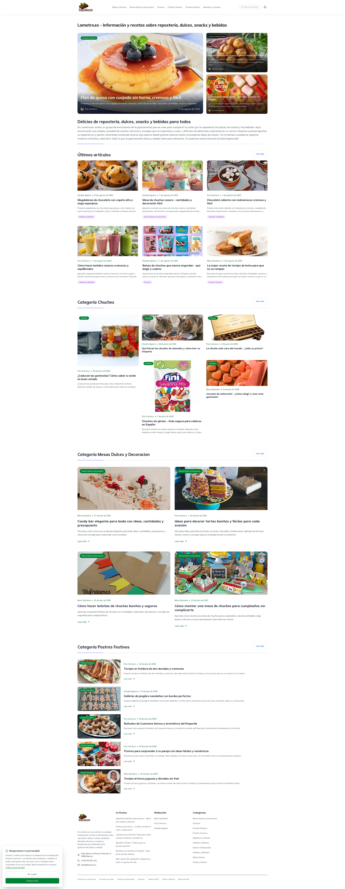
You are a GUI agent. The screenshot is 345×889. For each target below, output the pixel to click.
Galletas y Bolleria (86, 217)
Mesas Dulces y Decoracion (142, 7)
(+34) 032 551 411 (89, 860)
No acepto (32, 874)
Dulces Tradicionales (217, 36)
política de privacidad (15, 867)
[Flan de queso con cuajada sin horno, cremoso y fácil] (140, 73)
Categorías (199, 812)
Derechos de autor (106, 879)
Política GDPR (153, 879)
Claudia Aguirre (84, 195)
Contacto (141, 879)
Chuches (161, 7)
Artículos (121, 812)
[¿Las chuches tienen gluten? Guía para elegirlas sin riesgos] (237, 94)
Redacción (160, 812)
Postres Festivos (193, 7)
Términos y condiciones (86, 879)
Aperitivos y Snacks (211, 7)
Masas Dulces (199, 857)
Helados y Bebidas (216, 217)
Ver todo (260, 154)
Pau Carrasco (213, 195)
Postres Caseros (175, 7)
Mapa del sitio (183, 879)
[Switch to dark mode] (265, 7)
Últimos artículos (119, 7)
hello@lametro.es (88, 865)
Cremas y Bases (200, 862)
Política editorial (168, 879)
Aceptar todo (32, 881)
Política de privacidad (125, 879)
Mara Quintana (213, 261)
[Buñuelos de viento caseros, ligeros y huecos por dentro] (237, 52)
